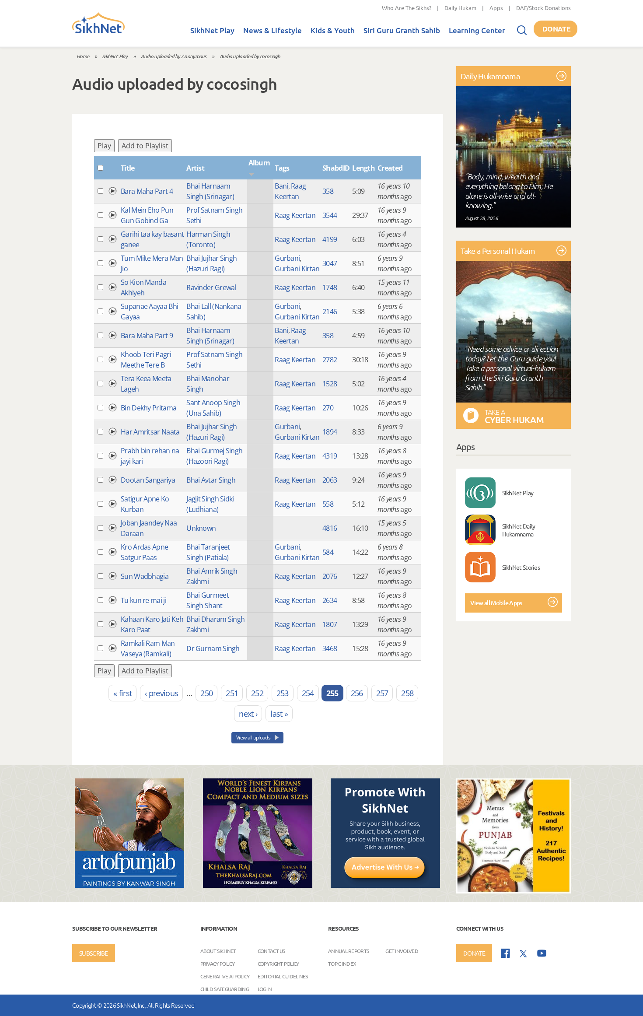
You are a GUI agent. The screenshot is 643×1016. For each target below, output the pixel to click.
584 (327, 552)
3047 (329, 263)
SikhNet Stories (521, 567)
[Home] (98, 31)
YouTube (541, 953)
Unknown (201, 528)
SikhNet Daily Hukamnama (518, 530)
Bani (281, 186)
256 (357, 693)
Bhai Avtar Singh (210, 480)
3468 (329, 648)
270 (327, 408)
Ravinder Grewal (211, 287)
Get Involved (401, 950)
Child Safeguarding (224, 988)
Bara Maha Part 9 (147, 335)
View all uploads (253, 737)
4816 (329, 528)
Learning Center (477, 30)
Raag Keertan (295, 215)
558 (327, 504)
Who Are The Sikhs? (406, 7)
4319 (329, 456)
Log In (265, 988)
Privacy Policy (217, 963)
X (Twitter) (523, 954)
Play (104, 146)
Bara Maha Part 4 (147, 191)
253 (282, 693)
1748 (329, 287)
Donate (556, 28)
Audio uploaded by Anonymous (173, 56)
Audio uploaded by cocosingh (250, 56)
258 (407, 693)
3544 (329, 215)
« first (122, 693)
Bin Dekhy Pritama (148, 408)
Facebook (505, 953)
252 (257, 693)
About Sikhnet (218, 950)
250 (206, 693)
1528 (329, 384)
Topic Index (342, 963)
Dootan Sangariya (148, 480)
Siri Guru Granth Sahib (401, 30)
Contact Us (271, 950)
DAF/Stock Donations (543, 7)
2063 (329, 480)
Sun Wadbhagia (144, 576)
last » (279, 713)
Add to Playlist (145, 146)
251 (232, 693)
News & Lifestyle (272, 30)
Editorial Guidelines (283, 975)
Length (363, 168)
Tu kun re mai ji (143, 600)
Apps (496, 7)
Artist (195, 168)
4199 (329, 239)
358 (327, 191)
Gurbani (287, 258)
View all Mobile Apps (496, 603)
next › (248, 713)
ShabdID (335, 168)
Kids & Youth (333, 30)
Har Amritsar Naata (150, 432)
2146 (329, 311)
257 (382, 693)
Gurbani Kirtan (297, 268)
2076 (329, 576)
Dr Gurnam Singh (213, 648)
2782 (329, 359)
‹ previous (161, 693)
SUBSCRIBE (93, 953)
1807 (329, 624)
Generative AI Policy (225, 975)
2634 (329, 600)
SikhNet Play (212, 30)
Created (389, 168)
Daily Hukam (460, 7)
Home (83, 56)
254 (308, 693)
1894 (329, 432)
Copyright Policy (278, 963)
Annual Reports (348, 950)
